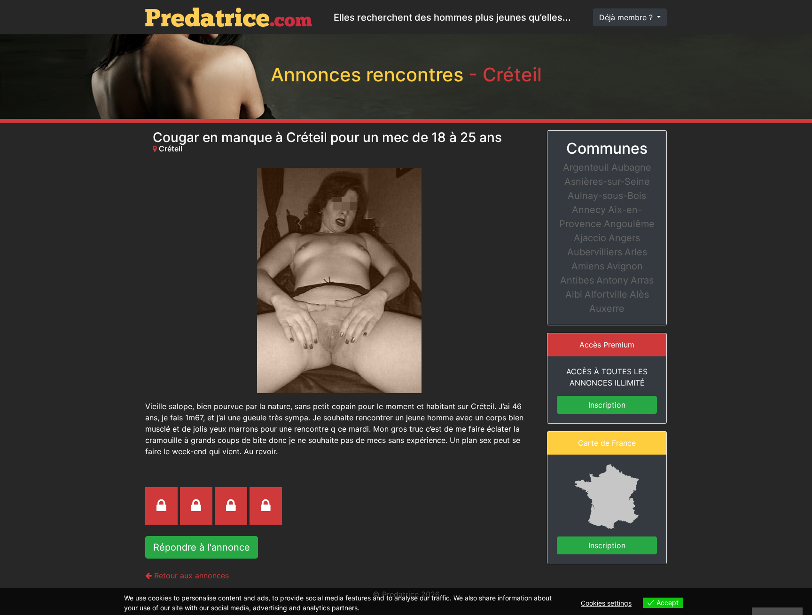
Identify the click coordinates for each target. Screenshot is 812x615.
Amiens (587, 266)
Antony (612, 280)
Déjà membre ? (627, 17)
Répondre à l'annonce (201, 547)
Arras (642, 280)
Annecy (589, 209)
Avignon (625, 266)
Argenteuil (586, 167)
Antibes (577, 280)
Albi (573, 294)
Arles (636, 252)
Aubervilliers (594, 252)
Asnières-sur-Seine (607, 181)
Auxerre (607, 308)
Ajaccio (590, 238)
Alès (639, 294)
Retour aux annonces (190, 575)
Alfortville (606, 294)
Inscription (606, 405)
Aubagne (631, 167)
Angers (624, 238)
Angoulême (629, 223)
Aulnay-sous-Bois (607, 195)
